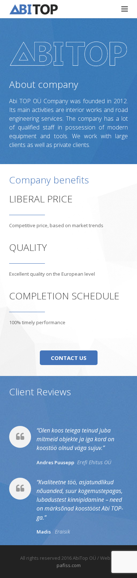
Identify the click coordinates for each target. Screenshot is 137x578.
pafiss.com (69, 565)
